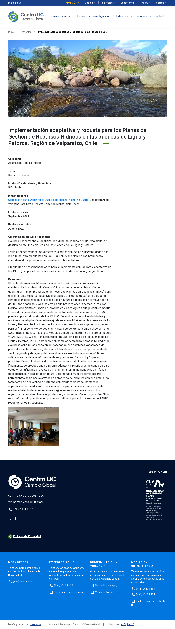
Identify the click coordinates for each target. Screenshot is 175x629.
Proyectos (83, 16)
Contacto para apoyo (107, 585)
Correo (161, 2)
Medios (90, 2)
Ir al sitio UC (15, 2)
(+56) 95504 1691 (146, 588)
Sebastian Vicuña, (19, 200)
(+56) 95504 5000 (64, 585)
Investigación (103, 16)
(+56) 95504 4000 (23, 581)
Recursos (144, 16)
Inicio (11, 31)
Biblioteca (107, 2)
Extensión (124, 16)
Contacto (160, 16)
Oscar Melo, (37, 200)
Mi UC (145, 2)
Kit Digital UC (127, 624)
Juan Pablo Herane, (57, 200)
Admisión (71, 2)
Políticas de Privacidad (25, 536)
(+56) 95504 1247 (146, 594)
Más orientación (104, 592)
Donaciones (127, 2)
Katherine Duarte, (79, 200)
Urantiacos (35, 624)
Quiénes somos (63, 16)
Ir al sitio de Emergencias (68, 592)
